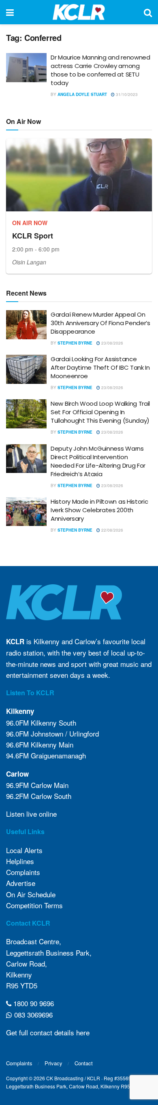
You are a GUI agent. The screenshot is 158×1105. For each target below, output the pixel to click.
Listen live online (31, 814)
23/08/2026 (111, 343)
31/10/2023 (126, 94)
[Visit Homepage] (79, 12)
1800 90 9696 (32, 1003)
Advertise (20, 883)
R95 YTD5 (21, 985)
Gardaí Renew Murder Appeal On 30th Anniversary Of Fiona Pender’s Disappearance (100, 323)
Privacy (53, 1063)
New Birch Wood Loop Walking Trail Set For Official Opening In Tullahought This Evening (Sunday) (100, 412)
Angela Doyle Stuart (82, 94)
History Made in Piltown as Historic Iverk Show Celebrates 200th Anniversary (99, 510)
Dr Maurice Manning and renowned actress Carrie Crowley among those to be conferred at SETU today (100, 70)
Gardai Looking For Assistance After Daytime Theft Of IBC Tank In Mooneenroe (100, 367)
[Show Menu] (10, 12)
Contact (84, 1063)
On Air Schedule (31, 894)
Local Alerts (24, 850)
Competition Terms (34, 905)
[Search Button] (148, 12)
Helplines (20, 861)
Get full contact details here (48, 1032)
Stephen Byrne (75, 343)
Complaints (23, 872)
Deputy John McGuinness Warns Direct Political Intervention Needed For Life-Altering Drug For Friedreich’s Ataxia (98, 461)
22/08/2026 (111, 530)
